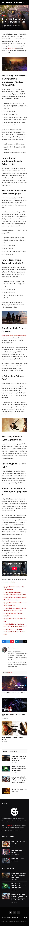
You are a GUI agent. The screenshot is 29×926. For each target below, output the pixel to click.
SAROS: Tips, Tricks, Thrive (19, 789)
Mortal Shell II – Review (18, 858)
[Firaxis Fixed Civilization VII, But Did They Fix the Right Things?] (6, 758)
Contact (24, 917)
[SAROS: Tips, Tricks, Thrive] (6, 791)
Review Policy (16, 917)
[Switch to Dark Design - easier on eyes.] (24, 2)
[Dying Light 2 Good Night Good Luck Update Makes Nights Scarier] (14, 705)
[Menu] (3, 2)
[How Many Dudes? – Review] (6, 852)
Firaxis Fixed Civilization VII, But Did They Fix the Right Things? (19, 758)
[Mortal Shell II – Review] (6, 860)
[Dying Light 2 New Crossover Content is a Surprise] (14, 728)
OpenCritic (9, 825)
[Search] (26, 2)
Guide (4, 15)
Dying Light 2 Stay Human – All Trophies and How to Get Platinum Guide (14, 632)
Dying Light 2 (12, 48)
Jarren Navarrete (7, 25)
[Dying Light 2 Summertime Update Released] (14, 683)
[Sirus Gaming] (14, 2)
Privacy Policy (6, 917)
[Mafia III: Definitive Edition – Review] (6, 844)
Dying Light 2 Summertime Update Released (14, 693)
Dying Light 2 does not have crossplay (14, 335)
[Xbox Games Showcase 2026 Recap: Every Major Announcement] (6, 768)
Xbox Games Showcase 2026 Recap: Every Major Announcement (19, 768)
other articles (10, 582)
